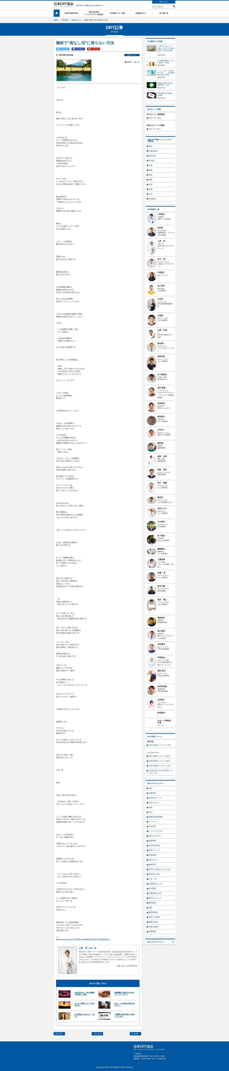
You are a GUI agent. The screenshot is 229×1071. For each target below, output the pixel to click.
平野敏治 (161, 657)
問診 (150, 907)
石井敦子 (161, 700)
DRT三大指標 (154, 917)
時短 (150, 788)
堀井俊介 (161, 416)
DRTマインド (132, 55)
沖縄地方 (152, 199)
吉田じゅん (162, 508)
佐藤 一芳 (161, 573)
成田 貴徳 (161, 388)
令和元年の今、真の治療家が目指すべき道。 (85, 993)
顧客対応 (152, 864)
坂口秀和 (161, 631)
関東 (150, 170)
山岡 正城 (162, 330)
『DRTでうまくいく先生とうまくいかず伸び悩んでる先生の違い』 (165, 49)
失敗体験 (152, 855)
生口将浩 (161, 286)
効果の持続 (153, 922)
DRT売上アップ (155, 798)
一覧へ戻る (97, 1034)
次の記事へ (135, 1034)
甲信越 (151, 160)
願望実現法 (153, 912)
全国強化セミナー (156, 884)
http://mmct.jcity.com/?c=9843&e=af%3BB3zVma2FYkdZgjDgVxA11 (83, 939)
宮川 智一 (162, 259)
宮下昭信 (161, 536)
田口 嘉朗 (162, 483)
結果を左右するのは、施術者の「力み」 (165, 84)
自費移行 (152, 793)
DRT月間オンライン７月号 (160, 745)
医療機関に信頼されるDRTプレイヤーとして (124, 993)
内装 (150, 807)
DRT (151, 812)
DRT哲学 (152, 826)
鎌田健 (160, 443)
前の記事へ (59, 1034)
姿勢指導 (152, 931)
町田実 (160, 228)
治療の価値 (153, 927)
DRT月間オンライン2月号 (159, 761)
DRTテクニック (155, 898)
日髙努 (160, 315)
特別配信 (161, 713)
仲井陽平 (161, 644)
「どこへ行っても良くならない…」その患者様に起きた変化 (165, 73)
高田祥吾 (161, 356)
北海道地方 (153, 151)
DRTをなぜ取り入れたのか (159, 869)
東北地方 (152, 156)
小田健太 (161, 214)
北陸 (150, 165)
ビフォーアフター (156, 831)
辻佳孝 (160, 299)
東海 (150, 175)
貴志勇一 (161, 343)
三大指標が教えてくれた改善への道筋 (165, 61)
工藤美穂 (161, 559)
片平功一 (161, 430)
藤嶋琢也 (161, 549)
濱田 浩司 (161, 671)
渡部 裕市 (162, 470)
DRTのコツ (153, 860)
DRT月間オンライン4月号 (159, 756)
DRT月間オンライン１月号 (160, 766)
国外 (150, 146)
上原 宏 (136, 62)
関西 (150, 180)
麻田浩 (160, 497)
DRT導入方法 (154, 874)
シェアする (64, 49)
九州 (150, 194)
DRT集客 (152, 888)
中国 (150, 184)
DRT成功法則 (154, 845)
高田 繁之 (162, 600)
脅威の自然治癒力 (156, 817)
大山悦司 (161, 522)
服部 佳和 (162, 456)
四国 (150, 189)
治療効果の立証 (155, 893)
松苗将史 (161, 403)
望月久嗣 (161, 586)
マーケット (153, 821)
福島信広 (161, 618)
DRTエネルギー (155, 836)
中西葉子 (161, 272)
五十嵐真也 (162, 374)
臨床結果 (152, 841)
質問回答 (152, 903)
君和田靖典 (162, 686)
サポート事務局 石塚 (165, 722)
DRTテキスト (154, 803)
